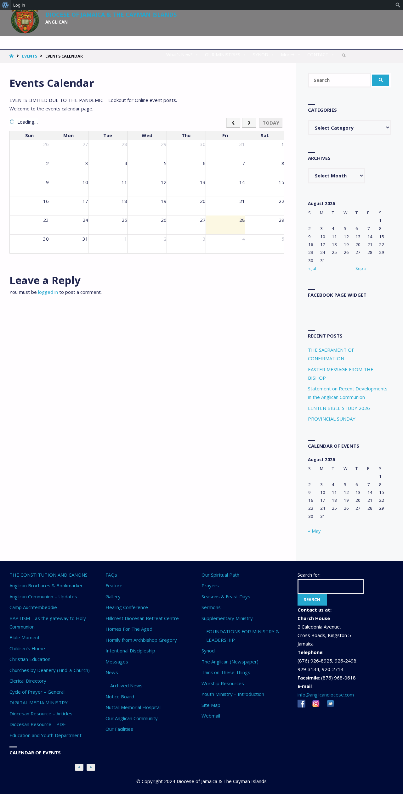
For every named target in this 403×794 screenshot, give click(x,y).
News (111, 672)
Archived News (126, 685)
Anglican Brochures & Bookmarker (46, 585)
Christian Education (29, 659)
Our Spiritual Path (220, 575)
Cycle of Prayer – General (37, 692)
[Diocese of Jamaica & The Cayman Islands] (25, 16)
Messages (116, 661)
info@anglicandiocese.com (326, 694)
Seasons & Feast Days (226, 596)
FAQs (111, 575)
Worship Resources (223, 683)
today (271, 123)
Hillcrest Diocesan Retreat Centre (142, 618)
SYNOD (260, 55)
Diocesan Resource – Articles (40, 713)
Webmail (211, 716)
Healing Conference (126, 607)
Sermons (211, 607)
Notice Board (119, 696)
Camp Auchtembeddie (33, 607)
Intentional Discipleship (130, 650)
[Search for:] (340, 80)
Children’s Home (27, 648)
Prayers (210, 585)
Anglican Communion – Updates (43, 596)
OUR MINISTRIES (222, 55)
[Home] (12, 56)
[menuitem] (5, 5)
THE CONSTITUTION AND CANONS (48, 575)
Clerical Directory (27, 681)
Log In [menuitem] (19, 5)
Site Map (211, 705)
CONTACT (317, 55)
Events (29, 56)
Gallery (113, 596)
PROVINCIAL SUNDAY (331, 419)
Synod (208, 650)
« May (314, 531)
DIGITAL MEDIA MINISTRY (38, 702)
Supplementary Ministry (227, 618)
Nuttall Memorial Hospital (133, 707)
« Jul (312, 268)
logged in (48, 292)
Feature (113, 585)
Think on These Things (226, 672)
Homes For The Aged (128, 629)
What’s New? (179, 55)
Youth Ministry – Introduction (233, 694)
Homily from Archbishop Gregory (141, 640)
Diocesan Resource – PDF (37, 724)
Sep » (360, 268)
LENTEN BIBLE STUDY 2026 (339, 408)
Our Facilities (119, 729)
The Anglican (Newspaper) (230, 661)
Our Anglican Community (131, 718)
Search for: (309, 575)
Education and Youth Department (45, 735)
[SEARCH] (380, 80)
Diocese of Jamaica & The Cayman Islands (111, 14)
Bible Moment (24, 637)
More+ (288, 55)
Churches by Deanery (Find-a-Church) (49, 670)
